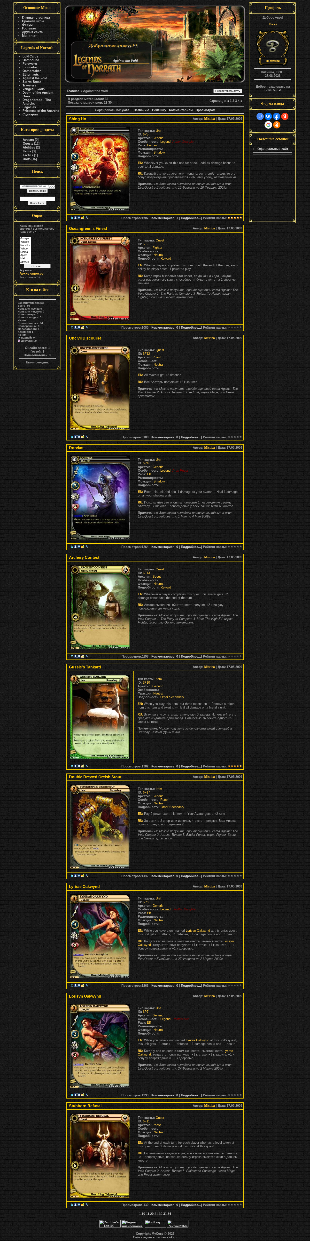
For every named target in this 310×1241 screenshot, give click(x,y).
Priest (157, 357)
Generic (158, 138)
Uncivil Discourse (85, 338)
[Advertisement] (272, 189)
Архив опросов (32, 273)
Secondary (176, 697)
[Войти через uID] (260, 116)
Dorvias (76, 448)
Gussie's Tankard (85, 667)
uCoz (173, 1237)
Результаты (26, 270)
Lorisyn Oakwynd (198, 930)
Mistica (209, 119)
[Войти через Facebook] (276, 116)
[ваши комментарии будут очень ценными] (100, 167)
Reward (166, 258)
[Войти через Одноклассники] (276, 124)
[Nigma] (25, 252)
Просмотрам (205, 110)
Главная (73, 91)
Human (152, 145)
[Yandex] (25, 242)
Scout (157, 576)
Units (27, 159)
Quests (28, 143)
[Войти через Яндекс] (284, 116)
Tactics (28, 155)
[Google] (25, 238)
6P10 (146, 682)
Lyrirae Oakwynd (84, 887)
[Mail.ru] (25, 258)
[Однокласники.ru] (82, 218)
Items (27, 151)
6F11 (146, 1121)
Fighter (157, 247)
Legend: (166, 141)
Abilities (29, 147)
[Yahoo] (25, 248)
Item (158, 679)
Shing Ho (77, 119)
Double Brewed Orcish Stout (95, 777)
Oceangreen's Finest (88, 229)
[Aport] (25, 255)
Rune (164, 799)
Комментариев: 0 (164, 327)
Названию (141, 110)
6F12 (146, 353)
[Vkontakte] (79, 218)
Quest (160, 240)
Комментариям (181, 110)
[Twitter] (72, 218)
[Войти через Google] (268, 125)
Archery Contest (84, 557)
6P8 (145, 902)
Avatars (28, 140)
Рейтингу (159, 110)
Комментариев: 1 (164, 218)
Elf (149, 474)
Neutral (158, 255)
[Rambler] (25, 245)
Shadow (159, 152)
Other (164, 697)
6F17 (146, 792)
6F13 (146, 573)
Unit (158, 131)
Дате (125, 110)
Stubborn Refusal (85, 1106)
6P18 (146, 463)
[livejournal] (86, 218)
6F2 (145, 244)
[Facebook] (75, 218)
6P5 (145, 134)
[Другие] (25, 262)
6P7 (145, 1012)
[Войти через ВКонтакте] (268, 116)
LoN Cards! (272, 90)
